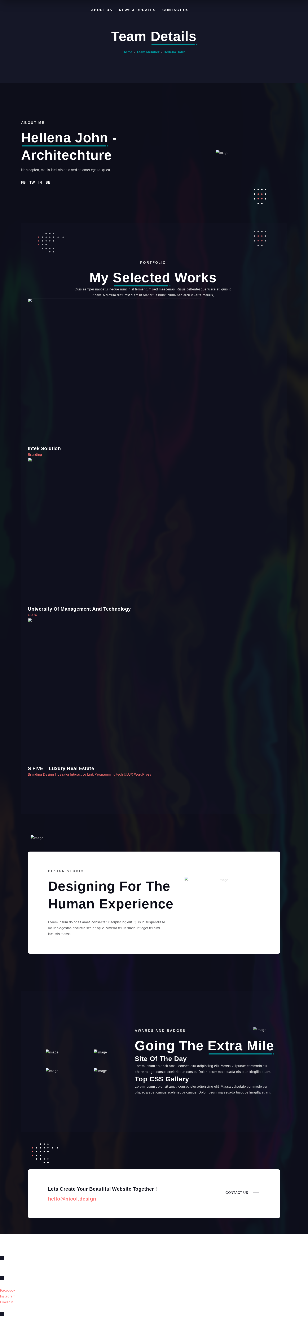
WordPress (142, 774)
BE (47, 182)
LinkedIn (6, 1302)
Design (49, 774)
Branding (35, 454)
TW (32, 182)
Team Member (147, 52)
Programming (105, 774)
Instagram (7, 1296)
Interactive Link (82, 774)
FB (23, 182)
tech (120, 774)
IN (40, 182)
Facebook (8, 1290)
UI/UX (32, 615)
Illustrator (62, 774)
